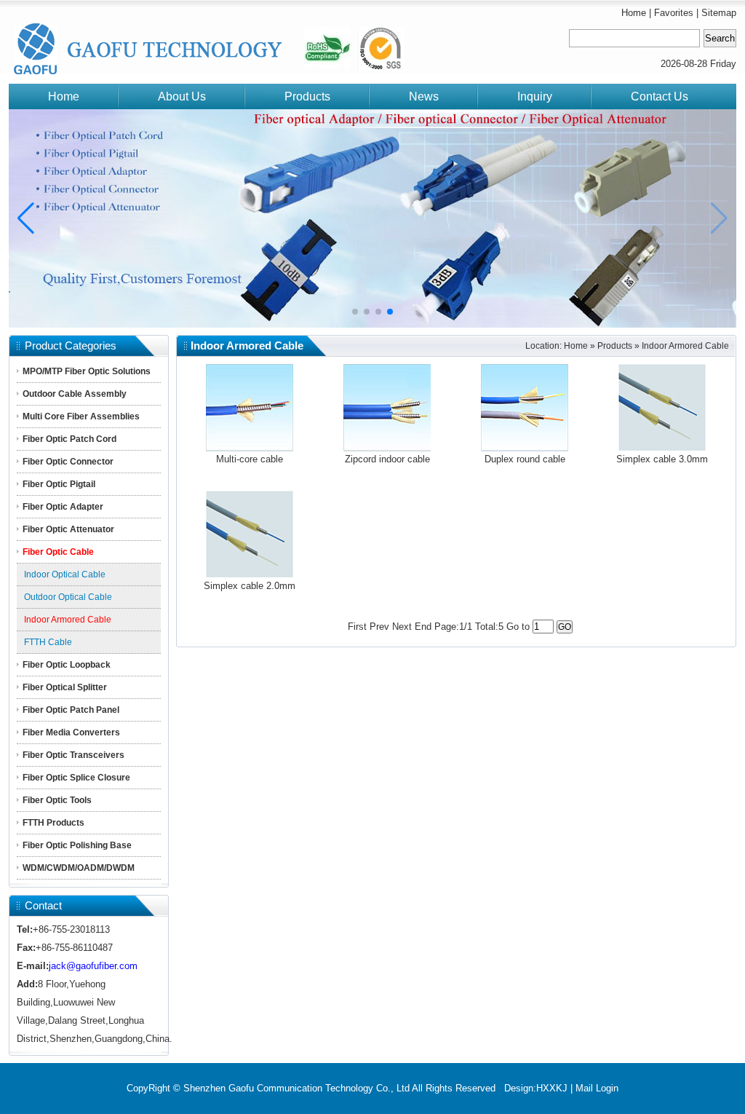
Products (307, 96)
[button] (26, 218)
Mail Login (596, 1088)
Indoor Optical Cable (64, 574)
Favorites (673, 12)
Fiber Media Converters (71, 732)
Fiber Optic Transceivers (73, 755)
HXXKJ (551, 1088)
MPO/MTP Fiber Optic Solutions (87, 371)
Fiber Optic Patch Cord (69, 439)
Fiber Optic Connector (68, 462)
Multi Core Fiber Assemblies (81, 416)
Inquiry (534, 96)
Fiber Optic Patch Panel (71, 710)
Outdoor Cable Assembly (75, 394)
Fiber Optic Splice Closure (76, 778)
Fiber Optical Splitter (65, 687)
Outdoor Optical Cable (68, 597)
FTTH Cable (48, 642)
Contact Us (659, 96)
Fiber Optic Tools (57, 800)
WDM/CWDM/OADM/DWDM (79, 868)
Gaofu (52, 42)
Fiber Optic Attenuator (68, 529)
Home (633, 12)
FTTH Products (53, 823)
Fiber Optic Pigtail (59, 484)
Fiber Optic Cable (58, 552)
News (424, 96)
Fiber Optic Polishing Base (77, 845)
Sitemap (718, 12)
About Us (182, 96)
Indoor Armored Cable (67, 620)
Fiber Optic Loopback (67, 665)
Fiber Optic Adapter (63, 507)
